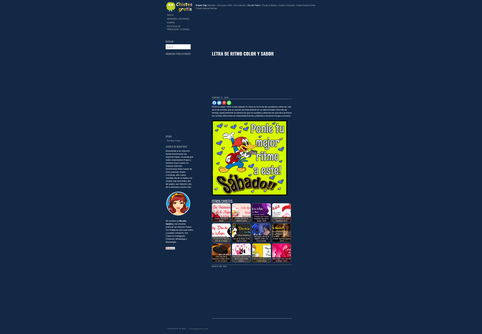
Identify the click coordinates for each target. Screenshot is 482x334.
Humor (171, 22)
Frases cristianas (287, 5)
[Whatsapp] (229, 103)
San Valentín (240, 5)
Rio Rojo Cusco (174, 140)
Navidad (211, 5)
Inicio (170, 15)
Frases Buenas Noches (206, 8)
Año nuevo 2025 (224, 5)
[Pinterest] (224, 103)
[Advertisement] (256, 30)
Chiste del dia (219, 266)
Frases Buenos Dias (305, 5)
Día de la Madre (269, 5)
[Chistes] (179, 11)
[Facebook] (214, 103)
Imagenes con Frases (178, 18)
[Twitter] (219, 103)
